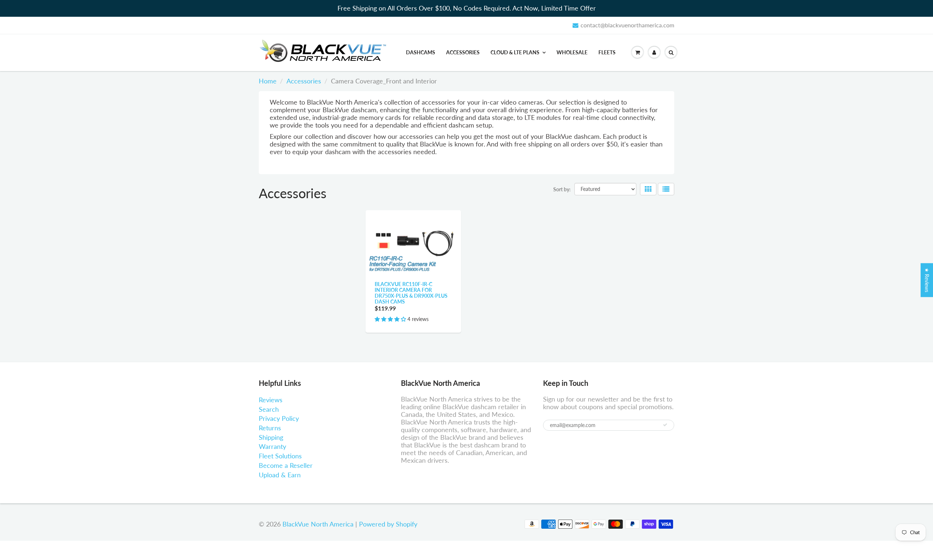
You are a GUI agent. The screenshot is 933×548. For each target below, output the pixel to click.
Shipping (271, 437)
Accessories (463, 52)
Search (269, 409)
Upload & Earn (280, 475)
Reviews (270, 400)
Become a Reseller (286, 465)
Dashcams (420, 52)
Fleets (607, 52)
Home (268, 81)
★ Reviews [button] (927, 280)
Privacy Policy (279, 418)
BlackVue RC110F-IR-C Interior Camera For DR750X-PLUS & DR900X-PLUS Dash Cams (411, 293)
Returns (270, 428)
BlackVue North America (318, 524)
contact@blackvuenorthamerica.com (627, 24)
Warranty (272, 446)
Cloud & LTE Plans (515, 52)
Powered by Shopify (388, 524)
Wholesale (572, 52)
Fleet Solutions (280, 456)
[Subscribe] (665, 425)
